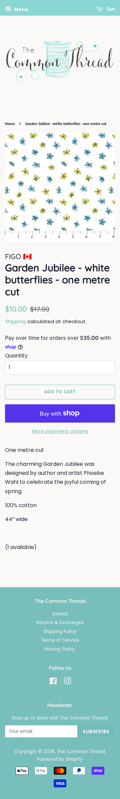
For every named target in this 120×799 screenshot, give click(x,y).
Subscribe (96, 731)
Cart (110, 9)
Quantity (16, 355)
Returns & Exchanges (60, 622)
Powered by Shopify (60, 759)
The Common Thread (81, 751)
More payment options (60, 431)
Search (60, 614)
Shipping (15, 321)
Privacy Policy (60, 649)
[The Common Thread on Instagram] (67, 682)
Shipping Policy (60, 631)
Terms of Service (60, 640)
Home (10, 123)
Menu (20, 9)
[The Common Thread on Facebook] (53, 682)
